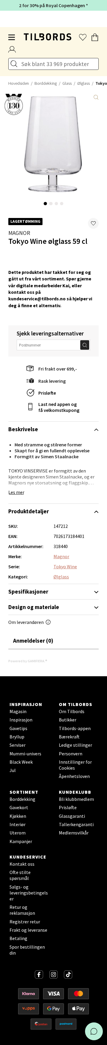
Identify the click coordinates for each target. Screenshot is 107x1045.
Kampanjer (21, 841)
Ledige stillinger (75, 745)
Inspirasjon (21, 720)
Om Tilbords (71, 711)
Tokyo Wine (65, 566)
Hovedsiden (18, 83)
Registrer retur (25, 922)
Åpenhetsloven (74, 776)
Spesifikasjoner (28, 591)
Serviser (18, 745)
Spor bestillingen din (27, 950)
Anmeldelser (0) (33, 640)
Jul (13, 770)
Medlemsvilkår (74, 833)
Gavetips (18, 728)
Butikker (67, 720)
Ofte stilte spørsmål (20, 875)
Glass (67, 83)
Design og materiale (33, 607)
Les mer (16, 492)
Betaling (18, 938)
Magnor (19, 232)
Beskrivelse (23, 429)
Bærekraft (69, 737)
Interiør (18, 824)
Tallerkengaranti (76, 824)
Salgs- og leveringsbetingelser (29, 893)
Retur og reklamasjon (22, 910)
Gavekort (19, 807)
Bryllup (17, 737)
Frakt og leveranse (28, 930)
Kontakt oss (22, 864)
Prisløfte (47, 393)
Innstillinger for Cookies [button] (75, 765)
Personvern (70, 754)
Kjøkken (18, 816)
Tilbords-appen (75, 728)
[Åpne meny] (11, 37)
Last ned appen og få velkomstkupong (58, 407)
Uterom (18, 833)
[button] (93, 223)
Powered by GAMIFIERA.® (27, 661)
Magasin (18, 711)
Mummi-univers (25, 754)
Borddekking (45, 83)
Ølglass (83, 83)
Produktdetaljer (28, 511)
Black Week (21, 762)
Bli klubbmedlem (76, 799)
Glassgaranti (72, 816)
